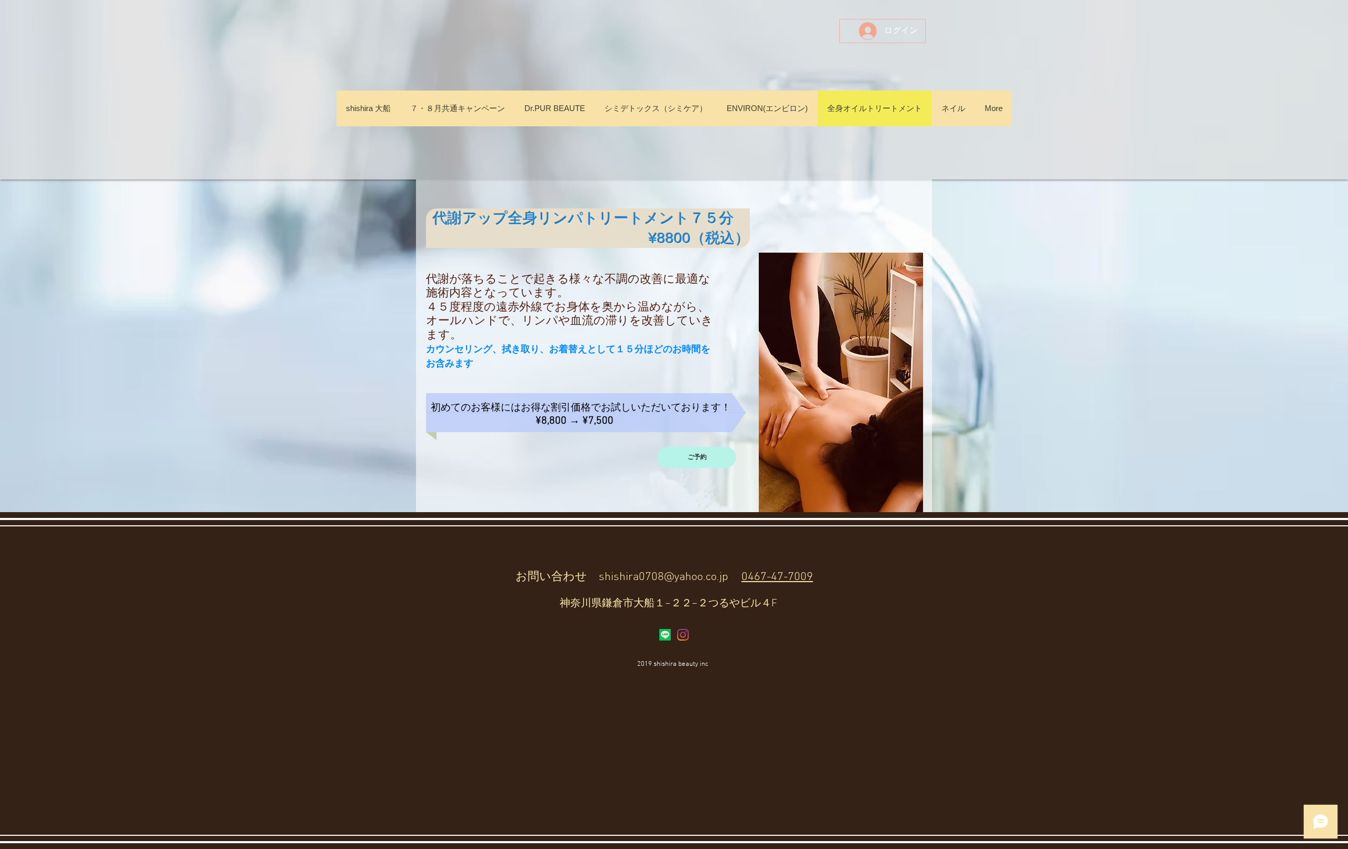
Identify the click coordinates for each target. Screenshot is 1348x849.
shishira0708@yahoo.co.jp (663, 577)
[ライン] (665, 635)
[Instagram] (683, 635)
